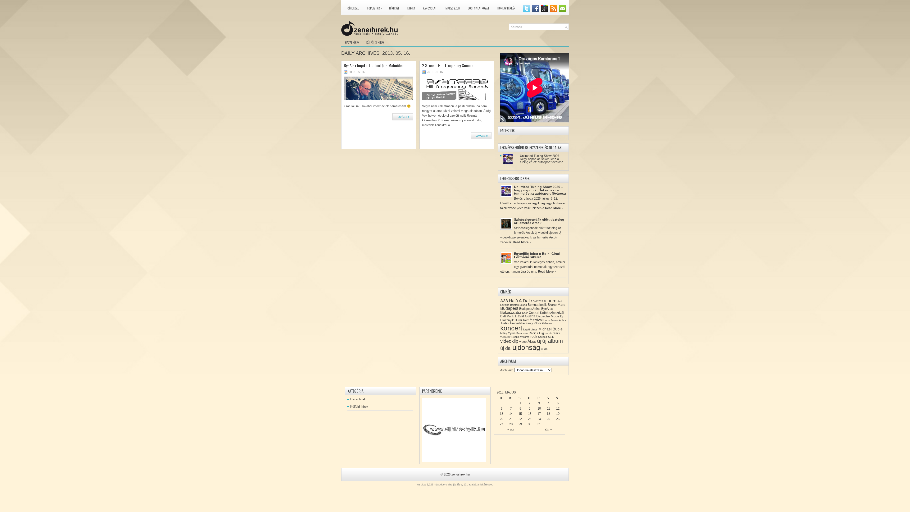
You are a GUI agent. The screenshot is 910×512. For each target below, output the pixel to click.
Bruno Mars (556, 304)
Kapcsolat (430, 8)
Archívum (507, 370)
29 (520, 424)
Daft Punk (507, 316)
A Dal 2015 (537, 301)
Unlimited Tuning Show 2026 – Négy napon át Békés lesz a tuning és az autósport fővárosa (541, 159)
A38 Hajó (509, 300)
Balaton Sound (518, 304)
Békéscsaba (510, 313)
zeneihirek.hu (460, 474)
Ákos (532, 341)
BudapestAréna (529, 309)
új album (552, 341)
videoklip (509, 341)
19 (558, 414)
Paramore (522, 333)
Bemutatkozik (537, 304)
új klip (544, 348)
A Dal (524, 300)
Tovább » (403, 117)
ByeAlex (547, 309)
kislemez (547, 323)
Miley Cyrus (507, 333)
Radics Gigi (537, 333)
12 (558, 408)
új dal (505, 348)
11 (548, 408)
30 (529, 424)
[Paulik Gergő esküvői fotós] (454, 430)
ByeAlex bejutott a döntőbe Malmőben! (374, 65)
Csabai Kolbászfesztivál (546, 313)
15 (520, 414)
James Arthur (558, 320)
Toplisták (374, 8)
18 (548, 414)
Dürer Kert (522, 320)
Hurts (546, 320)
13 (501, 414)
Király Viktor (533, 323)
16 (529, 414)
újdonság (526, 347)
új (539, 341)
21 (511, 419)
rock (533, 336)
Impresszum (452, 8)
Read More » (554, 208)
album (550, 300)
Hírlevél (394, 8)
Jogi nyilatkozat (478, 8)
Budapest (509, 308)
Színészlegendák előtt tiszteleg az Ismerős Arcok (539, 221)
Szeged (542, 336)
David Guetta (525, 316)
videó (523, 341)
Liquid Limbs (530, 329)
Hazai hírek (352, 42)
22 (520, 419)
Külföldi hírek (375, 42)
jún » (548, 429)
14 (511, 414)
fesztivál (536, 320)
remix (549, 333)
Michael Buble (550, 329)
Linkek (411, 8)
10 (539, 408)
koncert (511, 328)
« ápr (510, 429)
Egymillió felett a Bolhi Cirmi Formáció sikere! (537, 255)
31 (539, 424)
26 (558, 419)
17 (539, 414)
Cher (525, 312)
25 (548, 419)
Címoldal (353, 8)
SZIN (551, 336)
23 (529, 419)
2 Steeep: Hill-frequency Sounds (447, 65)
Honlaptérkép (506, 8)
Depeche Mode (547, 316)
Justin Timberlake (512, 323)
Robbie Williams (520, 336)
